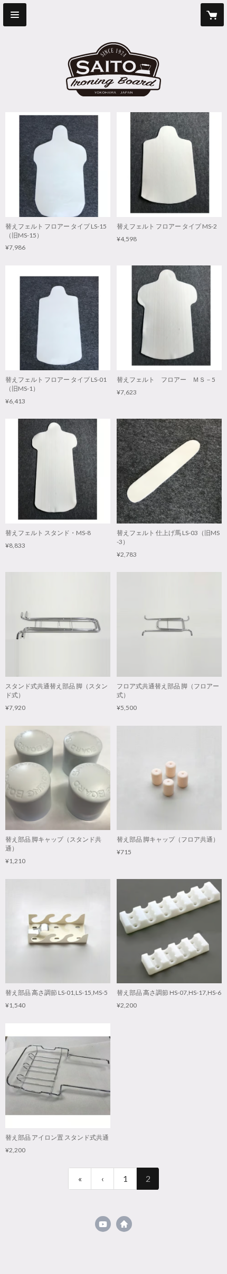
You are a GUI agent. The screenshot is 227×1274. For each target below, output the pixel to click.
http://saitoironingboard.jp (124, 1224)
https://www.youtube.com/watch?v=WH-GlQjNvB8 (103, 1224)
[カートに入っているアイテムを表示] (212, 14)
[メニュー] (14, 14)
